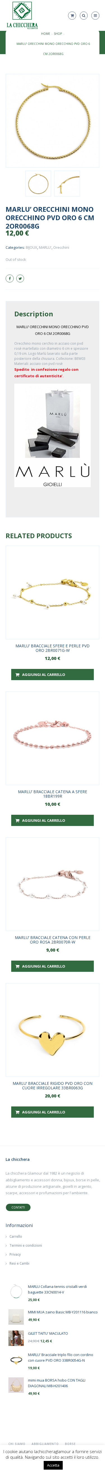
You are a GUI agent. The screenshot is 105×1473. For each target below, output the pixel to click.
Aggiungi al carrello (43, 674)
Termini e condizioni (26, 1245)
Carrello (16, 1236)
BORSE (70, 1444)
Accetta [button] (53, 1465)
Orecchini (61, 247)
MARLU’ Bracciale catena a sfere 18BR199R (52, 794)
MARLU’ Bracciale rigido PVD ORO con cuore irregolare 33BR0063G (52, 1085)
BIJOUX (31, 247)
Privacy (15, 1254)
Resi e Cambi (19, 1263)
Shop (58, 34)
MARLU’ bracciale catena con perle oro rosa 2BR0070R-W (52, 940)
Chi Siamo (16, 1444)
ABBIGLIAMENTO (45, 1444)
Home (45, 34)
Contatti (18, 1207)
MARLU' (45, 247)
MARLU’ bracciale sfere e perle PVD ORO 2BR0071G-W (52, 648)
